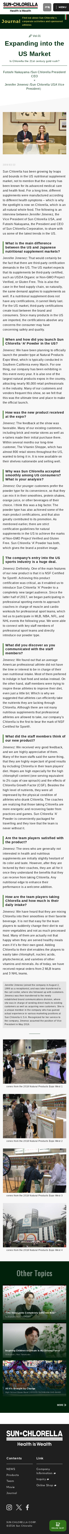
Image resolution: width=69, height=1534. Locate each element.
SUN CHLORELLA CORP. (21, 1522)
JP (46, 7)
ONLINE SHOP (58, 1528)
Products (12, 1475)
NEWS (10, 1469)
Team (10, 1481)
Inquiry (41, 1479)
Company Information (45, 1471)
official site (66, 17)
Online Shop (45, 1485)
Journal (11, 1493)
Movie (10, 1487)
